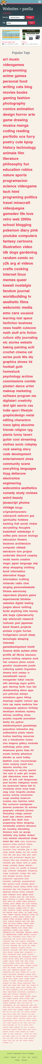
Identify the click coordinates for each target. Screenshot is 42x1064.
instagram (9, 998)
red (28, 1027)
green (19, 897)
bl (15, 773)
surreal (19, 943)
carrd (19, 757)
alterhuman (6, 950)
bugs (12, 615)
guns (31, 976)
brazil (30, 928)
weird (7, 497)
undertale (9, 555)
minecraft (22, 202)
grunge (26, 831)
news (7, 327)
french (29, 970)
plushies (31, 791)
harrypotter (14, 950)
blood (27, 1003)
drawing (21, 119)
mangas (19, 910)
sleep (31, 635)
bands (35, 912)
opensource (31, 901)
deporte (28, 857)
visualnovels (20, 665)
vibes (34, 987)
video (27, 246)
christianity (8, 788)
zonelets (7, 801)
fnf (32, 750)
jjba (20, 956)
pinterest (7, 807)
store (29, 854)
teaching (17, 736)
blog (28, 86)
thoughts (24, 527)
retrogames (6, 941)
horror (21, 114)
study (20, 492)
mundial (31, 44)
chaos (25, 989)
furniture (34, 956)
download (25, 1040)
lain (35, 686)
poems (6, 658)
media (27, 307)
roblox (27, 169)
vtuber (33, 523)
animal (23, 987)
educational (24, 838)
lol (34, 785)
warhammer (6, 1027)
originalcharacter (12, 992)
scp (31, 1003)
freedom (10, 914)
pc (29, 862)
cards (32, 963)
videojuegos (13, 208)
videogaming (7, 932)
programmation (27, 983)
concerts (11, 959)
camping (19, 983)
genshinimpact (13, 956)
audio (20, 773)
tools (15, 831)
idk (5, 252)
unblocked (12, 870)
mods (4, 952)
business (25, 322)
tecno (5, 44)
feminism (22, 801)
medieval (19, 923)
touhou (7, 736)
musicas (11, 961)
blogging (23, 224)
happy (12, 1033)
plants (7, 434)
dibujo (14, 983)
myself (23, 763)
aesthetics (29, 487)
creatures (28, 1020)
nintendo (8, 583)
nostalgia (23, 285)
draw (35, 860)
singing (8, 587)
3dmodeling (23, 828)
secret (13, 1040)
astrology (14, 683)
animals (10, 152)
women (18, 939)
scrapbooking (7, 939)
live (28, 972)
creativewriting (7, 996)
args (35, 849)
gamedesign (30, 725)
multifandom (24, 1014)
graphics (9, 361)
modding (18, 714)
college (5, 865)
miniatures (26, 1033)
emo (6, 312)
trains (25, 862)
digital (19, 603)
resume (29, 679)
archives (22, 965)
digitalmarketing (11, 934)
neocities (12, 987)
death (20, 819)
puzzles (7, 718)
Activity (7, 13)
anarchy (19, 967)
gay (32, 515)
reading (22, 130)
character (26, 967)
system (19, 669)
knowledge (6, 928)
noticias (16, 996)
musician (5, 1033)
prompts (25, 1038)
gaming (9, 97)
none (26, 819)
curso (7, 945)
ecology (23, 873)
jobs (31, 1033)
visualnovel (11, 910)
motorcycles (14, 1029)
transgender (9, 679)
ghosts (34, 959)
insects (16, 886)
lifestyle (27, 410)
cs (12, 996)
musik (25, 1027)
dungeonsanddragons (8, 1020)
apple (9, 994)
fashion (23, 97)
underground (14, 989)
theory (32, 967)
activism (33, 807)
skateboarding (11, 690)
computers (27, 235)
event (36, 886)
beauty (18, 497)
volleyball (19, 810)
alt (10, 779)
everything (11, 468)
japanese (27, 623)
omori (6, 841)
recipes (32, 773)
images (6, 868)
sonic (19, 444)
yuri (5, 693)
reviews (31, 492)
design (9, 114)
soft (9, 967)
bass (29, 1014)
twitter (4, 1016)
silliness (19, 1029)
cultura (12, 903)
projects (26, 627)
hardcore (28, 917)
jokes (21, 1040)
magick (4, 1025)
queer (22, 279)
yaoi (17, 623)
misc (28, 852)
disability (27, 1009)
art (5, 59)
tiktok (4, 901)
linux (21, 274)
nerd (19, 889)
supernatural (18, 878)
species (18, 987)
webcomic (12, 307)
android (12, 852)
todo (4, 998)
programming (15, 70)
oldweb (21, 547)
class (18, 1005)
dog (31, 729)
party (35, 1005)
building (5, 956)
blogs (18, 507)
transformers (31, 841)
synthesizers (12, 1003)
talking (17, 959)
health (16, 327)
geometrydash (10, 1025)
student (31, 835)
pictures (29, 810)
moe (4, 989)
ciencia (29, 1023)
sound (28, 903)
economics (11, 908)
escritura (26, 976)
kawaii (8, 285)
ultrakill (23, 985)
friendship (14, 928)
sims (16, 1000)
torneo (26, 44)
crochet (8, 352)
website (26, 342)
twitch (31, 801)
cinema (21, 352)
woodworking (33, 1036)
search (32, 923)
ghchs (19, 750)
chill (37, 914)
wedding (10, 925)
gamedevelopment (14, 647)
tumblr (17, 883)
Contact (24, 1060)
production (18, 807)
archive (27, 376)
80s (9, 854)
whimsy (7, 714)
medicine (27, 704)
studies (29, 1029)
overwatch (27, 1011)
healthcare (6, 917)
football (8, 366)
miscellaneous (18, 1033)
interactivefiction (23, 1016)
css (30, 405)
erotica (18, 963)
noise (12, 791)
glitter (18, 985)
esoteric (13, 967)
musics (21, 989)
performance (12, 974)
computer (9, 547)
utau (15, 801)
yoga (5, 870)
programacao (7, 930)
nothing (26, 607)
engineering (12, 483)
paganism (35, 1007)
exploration (9, 1018)
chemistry (21, 849)
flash (5, 883)
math (7, 332)
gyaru (20, 697)
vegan (18, 1014)
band (6, 627)
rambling (14, 1014)
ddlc (4, 1036)
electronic (21, 844)
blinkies (26, 599)
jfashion (7, 760)
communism (26, 794)
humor (29, 739)
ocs (22, 136)
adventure (26, 753)
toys (29, 686)
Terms (17, 1060)
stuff (15, 332)
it (33, 531)
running (15, 794)
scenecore (13, 804)
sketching (6, 906)
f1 (31, 849)
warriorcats (7, 889)
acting (5, 852)
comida (40, 44)
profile (7, 654)
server (18, 972)
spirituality (10, 519)
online (6, 763)
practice (26, 981)
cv (34, 952)
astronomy (19, 591)
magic (7, 563)
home (25, 788)
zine (5, 743)
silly (18, 337)
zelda (4, 1011)
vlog (15, 835)
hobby (26, 757)
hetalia (33, 945)
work (35, 658)
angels (30, 912)
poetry (8, 141)
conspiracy (29, 925)
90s (24, 356)
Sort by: (5, 17)
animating (5, 1003)
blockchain (6, 983)
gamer (32, 883)
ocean (16, 760)
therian (22, 891)
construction (14, 873)
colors (5, 914)
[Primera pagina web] (11, 34)
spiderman (9, 976)
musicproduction (8, 965)
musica (9, 125)
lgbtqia (25, 894)
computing (24, 860)
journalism (29, 718)
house (18, 1011)
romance (13, 662)
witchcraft (15, 619)
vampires (26, 658)
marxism (10, 1009)
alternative (9, 575)
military (30, 1000)
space (27, 318)
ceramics (28, 948)
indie (6, 410)
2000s (26, 219)
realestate (7, 862)
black (14, 1009)
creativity (25, 400)
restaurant (17, 914)
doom (27, 878)
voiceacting (27, 959)
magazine (23, 941)
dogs (13, 252)
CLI (19, 1057)
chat (26, 583)
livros (14, 849)
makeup (9, 390)
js (11, 917)
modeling (19, 908)
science (9, 186)
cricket (5, 923)
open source (17, 1053)
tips (27, 1031)
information (10, 579)
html (15, 191)
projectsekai (5, 1042)
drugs (19, 954)
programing (13, 197)
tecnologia (9, 639)
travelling (12, 828)
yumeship (13, 865)
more (31, 1009)
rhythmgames (23, 994)
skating (21, 865)
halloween (26, 919)
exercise (9, 1014)
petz (28, 945)
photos (24, 502)
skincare (15, 891)
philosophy (12, 163)
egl (9, 923)
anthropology (20, 932)
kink (19, 1023)
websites (8, 603)
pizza (26, 746)
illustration (12, 246)
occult (23, 635)
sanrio (22, 405)
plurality (23, 868)
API (29, 1057)
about (16, 607)
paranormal (13, 785)
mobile (17, 961)
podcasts (9, 912)
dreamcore (9, 750)
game (8, 119)
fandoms (8, 543)
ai (18, 263)
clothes (8, 444)
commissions (13, 381)
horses (12, 868)
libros (20, 654)
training (21, 998)
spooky (34, 1018)
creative (25, 559)
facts (22, 1011)
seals (9, 970)
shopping (17, 567)
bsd (4, 912)
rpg (30, 429)
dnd (6, 405)
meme (17, 704)
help (29, 873)
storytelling (10, 527)
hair (4, 934)
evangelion (20, 1009)
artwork (32, 910)
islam (4, 1018)
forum (19, 894)
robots (29, 732)
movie (15, 559)
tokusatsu (31, 1040)
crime (23, 1003)
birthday (33, 707)
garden (26, 950)
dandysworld (19, 976)
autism (25, 650)
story (27, 449)
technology (26, 147)
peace (4, 1038)
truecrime (13, 906)
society (31, 961)
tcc (28, 908)
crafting (24, 579)
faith (21, 1027)
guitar (7, 439)
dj (28, 868)
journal (23, 290)
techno (34, 899)
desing (4, 1014)
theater (13, 846)
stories (14, 342)
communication (22, 992)
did (4, 945)
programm (29, 1018)
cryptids (5, 961)
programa (34, 934)
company (5, 981)
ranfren (11, 1042)
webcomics (11, 487)
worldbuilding (15, 296)
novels (6, 753)
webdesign (24, 531)
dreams (7, 672)
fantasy (9, 241)
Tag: (4, 22)
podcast (28, 813)
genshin (7, 665)
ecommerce (25, 846)
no (16, 770)
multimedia (16, 881)
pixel (5, 782)
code (6, 454)
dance (20, 386)
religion (20, 429)
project (27, 551)
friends (8, 429)
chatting (18, 901)
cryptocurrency (24, 1005)
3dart (26, 961)
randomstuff (25, 1007)
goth (19, 366)
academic (11, 963)
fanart (27, 434)
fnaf (16, 523)
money (33, 611)
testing (29, 603)
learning (9, 318)
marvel (22, 676)
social (24, 523)
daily (7, 987)
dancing (13, 686)
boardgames (26, 804)
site (5, 615)
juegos (7, 607)
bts (4, 828)
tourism (16, 925)
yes (14, 901)
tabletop (18, 903)
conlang (28, 974)
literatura (7, 831)
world (24, 908)
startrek (33, 978)
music (14, 59)
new (14, 1005)
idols (13, 1007)
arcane (20, 1038)
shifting (11, 1027)
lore (19, 551)
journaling (30, 337)
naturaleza (31, 1031)
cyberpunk (10, 515)
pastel (34, 862)
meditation (28, 996)
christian (15, 930)
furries (27, 631)
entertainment (13, 458)
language (26, 563)
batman (34, 974)
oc (31, 257)
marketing (23, 390)
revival (19, 1003)
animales (24, 883)
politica (11, 1038)
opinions (8, 1036)
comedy (9, 492)
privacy (6, 794)
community (11, 463)
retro (7, 219)
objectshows (14, 776)
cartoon (28, 700)
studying (14, 763)
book (6, 571)
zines (29, 458)
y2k (6, 263)
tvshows (8, 623)
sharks (14, 844)
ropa (23, 903)
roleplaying (8, 770)
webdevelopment (12, 725)
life (22, 213)
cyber (34, 873)
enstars (29, 937)
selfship (23, 972)
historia (29, 844)
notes (4, 967)
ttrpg (6, 473)
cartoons (25, 241)
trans (7, 424)
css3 (19, 1025)
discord (21, 555)
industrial (35, 1000)
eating (5, 925)
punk (17, 356)
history (9, 147)
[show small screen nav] (39, 2)
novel (5, 854)
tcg (8, 1033)
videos (27, 263)
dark (15, 779)
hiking (27, 697)
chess (27, 714)
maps (5, 908)
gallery (23, 743)
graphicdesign (14, 415)
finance (7, 650)
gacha (24, 945)
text (13, 932)
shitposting (14, 945)
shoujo (8, 989)
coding (9, 130)
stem (30, 1007)
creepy (5, 873)
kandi (31, 894)
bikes (28, 985)
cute (19, 141)
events (30, 662)
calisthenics (11, 44)
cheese (25, 1023)
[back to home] (3, 3)
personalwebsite (24, 587)
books (22, 92)
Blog (24, 1057)
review (10, 978)
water (20, 950)
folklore (27, 963)
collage (18, 813)
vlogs (4, 970)
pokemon (11, 230)
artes (5, 876)
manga (23, 125)
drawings (8, 700)
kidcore (25, 928)
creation (26, 930)
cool (16, 439)
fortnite (15, 753)
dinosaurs (31, 825)
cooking (21, 268)
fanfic (22, 686)
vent (17, 841)
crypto (17, 631)
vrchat (4, 1007)
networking (13, 948)
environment (19, 857)
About (6, 1057)
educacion (9, 539)
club (20, 1036)
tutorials (35, 965)
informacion (32, 989)
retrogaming (32, 870)
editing (8, 420)
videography (22, 870)
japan (15, 563)
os (37, 985)
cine (25, 767)
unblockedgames (7, 1005)
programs (15, 978)
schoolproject (12, 954)
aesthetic (11, 301)
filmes (20, 822)
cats (19, 86)
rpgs (12, 816)
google (5, 1009)
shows (22, 361)
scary (21, 930)
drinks (9, 1040)
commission (15, 994)
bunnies (13, 782)
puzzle (32, 665)
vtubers (19, 862)
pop (17, 860)
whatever (33, 868)
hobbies (23, 519)
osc (5, 739)
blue (14, 819)
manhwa (13, 838)
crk (10, 981)
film (21, 152)
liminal (5, 954)
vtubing (35, 1009)
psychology (12, 376)
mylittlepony (15, 970)
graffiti (30, 943)
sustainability (31, 941)
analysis (26, 923)
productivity (11, 1031)
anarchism (7, 849)
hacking (8, 523)
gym (5, 686)
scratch (34, 852)
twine (13, 860)
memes (9, 279)
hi (16, 899)
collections (15, 1018)
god (18, 846)
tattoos (5, 899)
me (34, 395)
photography (14, 103)
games (20, 75)
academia (18, 921)
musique (25, 1000)
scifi (31, 347)
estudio (5, 974)
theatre (15, 627)
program (23, 395)
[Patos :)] (31, 34)
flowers (22, 539)
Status (34, 1057)
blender (7, 757)
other (34, 650)
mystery (30, 711)
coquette (17, 718)
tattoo (22, 952)
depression (32, 950)
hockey (21, 912)
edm (32, 908)
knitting (16, 658)
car (20, 831)
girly (13, 862)
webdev (19, 852)
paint (17, 1040)
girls (11, 857)
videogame (27, 186)
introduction (17, 739)
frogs (12, 941)
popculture (9, 729)
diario (34, 1023)
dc (32, 889)
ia (36, 992)
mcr (17, 868)
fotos (8, 1011)
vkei (5, 773)
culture (8, 337)
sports (21, 174)
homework (6, 948)
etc (5, 342)
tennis (24, 937)
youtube (10, 235)
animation (25, 108)
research (28, 619)
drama (10, 901)
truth (13, 972)
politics (31, 197)
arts (23, 332)
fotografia (20, 791)
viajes (31, 1005)
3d (30, 361)
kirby (28, 921)
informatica (18, 571)
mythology (9, 746)
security (23, 770)
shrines (5, 963)
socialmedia (9, 825)
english (18, 700)
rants (17, 941)
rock (6, 449)
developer (8, 711)
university (30, 954)
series (7, 356)
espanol (35, 1016)
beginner (32, 1027)
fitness (7, 591)
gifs (26, 773)
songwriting (6, 1000)
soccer (22, 535)
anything (16, 611)
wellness (26, 934)
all (13, 654)
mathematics (10, 732)
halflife (23, 1036)
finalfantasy (16, 1027)
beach (14, 1011)
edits (8, 1038)
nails (13, 939)
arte (31, 114)
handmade (20, 981)
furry (30, 136)
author (5, 910)
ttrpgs (21, 575)
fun (26, 163)
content (36, 976)
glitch (21, 959)
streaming (28, 439)
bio (12, 722)
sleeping (23, 639)
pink (34, 230)
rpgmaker (23, 970)
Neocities (9, 1053)
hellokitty (7, 835)
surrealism (12, 897)
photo (22, 662)
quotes (24, 954)
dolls (16, 650)
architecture (23, 543)
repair (4, 1023)
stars (5, 779)
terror (20, 928)
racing (13, 923)
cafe (14, 854)
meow (25, 776)
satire (32, 998)
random (9, 257)
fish (5, 662)
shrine (18, 788)
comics (9, 108)
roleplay (31, 444)
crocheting (21, 948)
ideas (19, 906)
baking (8, 347)
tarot (14, 672)
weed (5, 894)
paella (16, 44)
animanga (26, 910)
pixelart (8, 386)
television (30, 654)
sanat (31, 981)
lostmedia (33, 985)
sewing (16, 449)
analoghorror (29, 952)
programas (25, 914)
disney (4, 992)
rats (34, 937)
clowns (5, 857)
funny (17, 434)
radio (19, 583)
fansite (34, 782)
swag (5, 791)
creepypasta (9, 707)
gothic (31, 683)
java (23, 906)
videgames (5, 1031)
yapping (35, 932)
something (14, 1023)
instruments (9, 1016)
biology (33, 535)
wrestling (14, 798)
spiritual (26, 1025)
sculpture (11, 921)
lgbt (13, 405)
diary (24, 230)
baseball (11, 876)
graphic (6, 819)
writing (9, 86)
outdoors (20, 825)
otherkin (21, 917)
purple (15, 912)
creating (16, 952)
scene (25, 463)
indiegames (24, 782)
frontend (34, 1029)
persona (11, 883)
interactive (22, 729)
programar (26, 889)
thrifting (11, 919)
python (20, 722)
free (35, 704)
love (29, 213)
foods (32, 788)
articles (21, 978)
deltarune (18, 473)
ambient (20, 934)
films (24, 301)
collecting (8, 669)
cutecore (29, 327)
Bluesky (31, 1053)
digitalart (10, 400)
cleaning (5, 919)
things (34, 838)
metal (30, 415)
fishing (32, 914)
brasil (5, 816)
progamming (9, 822)
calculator (27, 998)
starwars (6, 860)
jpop (27, 849)
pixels (21, 732)
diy (31, 356)
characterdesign (28, 760)
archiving (5, 1040)
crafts (8, 268)
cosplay (32, 555)
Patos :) (24, 42)
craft (20, 779)
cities (27, 1036)
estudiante (6, 943)
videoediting (7, 886)
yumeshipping (31, 992)
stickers (6, 846)
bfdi (30, 785)
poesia (35, 943)
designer (25, 1029)
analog (28, 906)
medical (28, 899)
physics (23, 595)
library (9, 937)
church (12, 1000)
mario (34, 854)
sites (19, 945)
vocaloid (26, 313)
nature (8, 174)
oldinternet (29, 987)
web (16, 219)
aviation (13, 943)
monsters (34, 903)
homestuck (11, 371)
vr (28, 672)
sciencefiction (17, 937)
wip (5, 619)
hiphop (23, 785)
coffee (7, 535)
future (8, 1007)
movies (9, 92)
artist (30, 386)
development (21, 454)
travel (8, 202)
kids (14, 976)
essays (22, 672)
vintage (8, 507)
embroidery (33, 1011)
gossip (32, 1014)
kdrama (33, 906)
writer (22, 961)
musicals (33, 743)
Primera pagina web (8, 42)
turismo (24, 939)
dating (20, 1020)
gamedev (11, 213)
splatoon (22, 707)
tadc (16, 1025)
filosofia (34, 996)
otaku (4, 937)
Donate (13, 1057)
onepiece (28, 965)
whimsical (18, 1007)
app (36, 700)
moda (6, 559)
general (30, 939)
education (11, 169)
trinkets (29, 886)
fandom (9, 290)
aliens (23, 690)
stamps (24, 693)
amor (30, 763)
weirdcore (9, 551)
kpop (28, 141)
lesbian (22, 835)
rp (14, 757)
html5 (31, 647)
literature (11, 158)
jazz (33, 857)
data (31, 776)
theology (24, 943)
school (9, 224)
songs (6, 798)
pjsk (5, 776)
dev (11, 841)
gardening (28, 252)
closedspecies (26, 956)
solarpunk (15, 998)
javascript (10, 502)
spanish (32, 770)
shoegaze (27, 978)
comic (23, 257)
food (23, 81)
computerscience (28, 881)
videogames (13, 64)
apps (30, 690)
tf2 (26, 807)
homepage (18, 919)
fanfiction (10, 322)
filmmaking (8, 813)
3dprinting (7, 891)
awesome (6, 844)
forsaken (14, 981)
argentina (13, 1036)
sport (16, 410)
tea (24, 852)
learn (24, 921)
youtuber (21, 996)
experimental (11, 599)
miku (36, 889)
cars (15, 312)
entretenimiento (6, 1029)
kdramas (10, 952)
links (26, 750)
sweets (5, 994)
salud (27, 897)
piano (19, 746)
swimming (11, 899)
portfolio (10, 136)
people (24, 901)
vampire (5, 978)
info (25, 611)
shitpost (14, 985)
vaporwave (10, 595)
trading (22, 886)
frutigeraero (10, 635)
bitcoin (32, 897)
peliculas (13, 693)
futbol (21, 679)
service (22, 925)
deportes (7, 767)
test (19, 318)
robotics (19, 816)
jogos (23, 683)
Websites (10, 9)
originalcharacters (14, 512)
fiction (31, 332)
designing (29, 822)
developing (22, 1031)
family (6, 722)
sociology (6, 903)
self (17, 1036)
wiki (5, 683)
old (30, 860)
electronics (11, 478)
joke (24, 1020)
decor (33, 983)
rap (11, 704)
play (34, 972)
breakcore (25, 798)
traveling (17, 767)
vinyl (29, 994)
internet (9, 274)
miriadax (9, 1023)
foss (22, 963)
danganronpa (30, 779)
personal (10, 81)
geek (9, 985)
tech (6, 191)
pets (14, 535)
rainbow (16, 1020)
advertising (15, 1016)
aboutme (27, 424)
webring (35, 1033)
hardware (12, 894)
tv (29, 296)
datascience (31, 1038)
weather (5, 897)
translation (7, 881)
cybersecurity (25, 615)
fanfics (16, 965)
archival (16, 1038)
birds (6, 611)
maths (22, 841)
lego (14, 889)
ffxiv (5, 804)
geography (8, 810)
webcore (23, 515)
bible (32, 921)
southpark (30, 891)
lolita (24, 854)
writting (15, 917)
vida (33, 917)
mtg (4, 976)
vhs (25, 912)
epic (23, 897)
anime (8, 75)
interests (8, 643)
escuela (27, 876)
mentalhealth (10, 676)
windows (20, 711)
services (19, 876)
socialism (21, 899)
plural (32, 919)
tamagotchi (34, 1020)
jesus (19, 854)
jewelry (28, 816)
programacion (15, 180)
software (9, 395)
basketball (9, 531)
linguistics (30, 669)
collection (28, 865)
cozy (5, 838)
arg (13, 263)
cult (22, 1025)
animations (9, 697)
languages (28, 468)
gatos (32, 595)
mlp (35, 563)
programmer (8, 878)
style (10, 773)
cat (30, 352)
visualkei (30, 1016)
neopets (31, 1025)
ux (31, 972)
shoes (5, 921)
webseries (28, 932)
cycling (5, 959)
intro (5, 704)
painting (20, 347)
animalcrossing (22, 1018)
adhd (20, 1000)
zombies (17, 1031)
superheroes (7, 972)
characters (23, 420)
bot (11, 983)
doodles (5, 985)
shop (6, 567)
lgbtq (16, 424)
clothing (29, 567)
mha (11, 1011)
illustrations (21, 974)
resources (28, 736)
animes (7, 631)
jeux (22, 1023)
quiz (4, 987)
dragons (13, 743)
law (4, 785)
